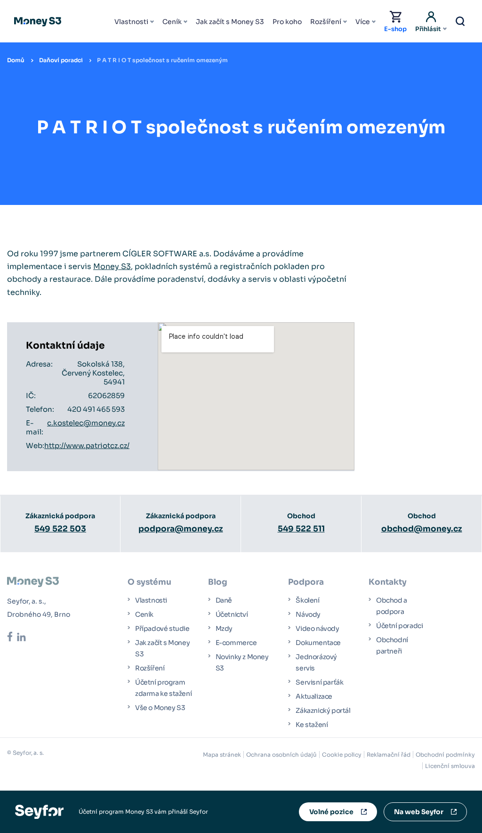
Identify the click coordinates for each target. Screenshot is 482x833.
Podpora (306, 582)
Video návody (317, 628)
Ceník (172, 21)
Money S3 (112, 266)
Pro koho (287, 21)
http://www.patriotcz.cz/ (86, 445)
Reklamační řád (388, 754)
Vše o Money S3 (160, 707)
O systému (149, 582)
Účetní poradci (399, 625)
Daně (224, 600)
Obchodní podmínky (445, 754)
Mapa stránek (222, 754)
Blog (217, 582)
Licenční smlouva (450, 765)
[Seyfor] (39, 811)
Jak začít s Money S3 (230, 21)
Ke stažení (312, 724)
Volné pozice (331, 812)
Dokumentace (318, 642)
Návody (308, 614)
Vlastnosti (131, 21)
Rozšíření (325, 21)
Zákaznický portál (323, 710)
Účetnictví (232, 614)
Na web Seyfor (418, 812)
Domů (15, 60)
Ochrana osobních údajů (281, 754)
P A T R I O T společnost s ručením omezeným (162, 60)
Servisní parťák (319, 682)
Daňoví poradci (61, 60)
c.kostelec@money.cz (86, 422)
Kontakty (388, 582)
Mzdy (224, 628)
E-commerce (236, 642)
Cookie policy (342, 754)
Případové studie (162, 628)
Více (362, 21)
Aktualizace (314, 696)
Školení (307, 600)
